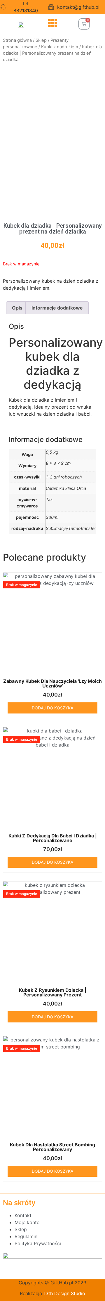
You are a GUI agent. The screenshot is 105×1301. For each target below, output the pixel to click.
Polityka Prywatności (38, 1243)
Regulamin (26, 1236)
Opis (17, 308)
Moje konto (27, 1222)
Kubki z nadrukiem (59, 46)
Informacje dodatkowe (57, 308)
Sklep (41, 40)
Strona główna (17, 40)
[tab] (17, 307)
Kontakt (23, 1215)
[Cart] (84, 24)
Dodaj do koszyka (52, 707)
